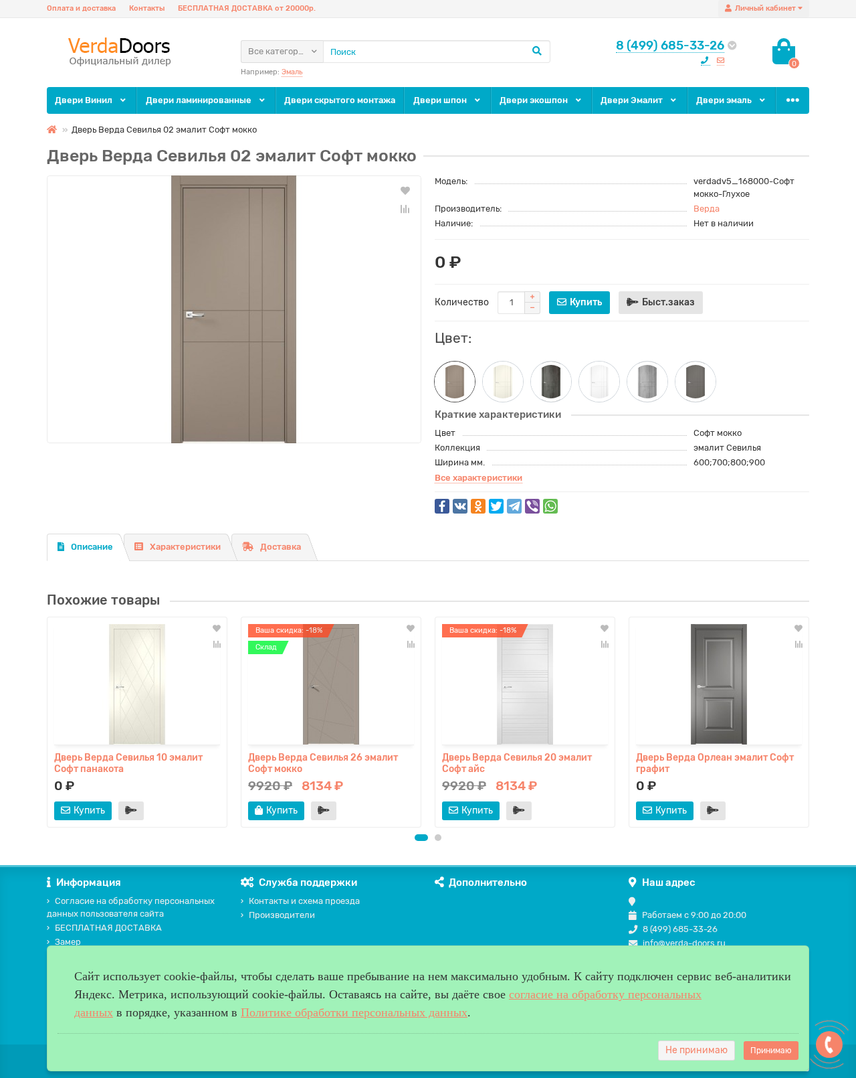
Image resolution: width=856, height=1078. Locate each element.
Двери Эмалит (633, 100)
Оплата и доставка (81, 8)
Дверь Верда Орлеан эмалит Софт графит (715, 762)
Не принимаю (696, 1050)
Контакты (147, 8)
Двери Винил (84, 100)
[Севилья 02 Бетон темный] (551, 382)
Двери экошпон (535, 100)
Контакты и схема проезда (304, 901)
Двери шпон (441, 100)
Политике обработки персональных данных (354, 1012)
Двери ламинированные (199, 100)
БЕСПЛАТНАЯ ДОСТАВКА (108, 928)
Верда (706, 209)
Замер (68, 942)
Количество (462, 302)
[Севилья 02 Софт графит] (695, 382)
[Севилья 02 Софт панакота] (503, 382)
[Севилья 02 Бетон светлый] (647, 382)
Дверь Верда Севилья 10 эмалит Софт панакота (128, 762)
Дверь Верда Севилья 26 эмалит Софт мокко (323, 762)
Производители (282, 915)
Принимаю (771, 1050)
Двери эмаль (725, 100)
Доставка (280, 547)
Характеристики (185, 547)
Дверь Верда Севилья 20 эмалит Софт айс (517, 762)
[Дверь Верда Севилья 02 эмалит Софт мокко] (234, 309)
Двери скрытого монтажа (339, 100)
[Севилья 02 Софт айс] (599, 382)
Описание (92, 547)
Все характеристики (478, 478)
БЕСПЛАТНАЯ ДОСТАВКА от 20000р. (247, 8)
